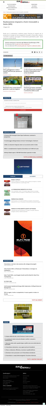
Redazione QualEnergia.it (28, 92)
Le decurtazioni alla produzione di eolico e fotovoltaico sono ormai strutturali (33, 71)
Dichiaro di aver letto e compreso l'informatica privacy (15, 106)
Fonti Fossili (34, 7)
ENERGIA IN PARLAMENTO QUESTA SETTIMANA (23, 208)
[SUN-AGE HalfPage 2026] (23, 238)
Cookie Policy (27, 402)
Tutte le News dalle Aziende (33, 157)
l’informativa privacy (18, 107)
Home (4, 12)
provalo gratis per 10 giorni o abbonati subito (28, 45)
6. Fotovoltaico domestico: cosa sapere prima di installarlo (20, 347)
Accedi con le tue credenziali (22, 44)
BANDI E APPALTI (15, 179)
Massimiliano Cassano (7, 74)
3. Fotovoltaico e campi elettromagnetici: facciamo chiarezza (20, 355)
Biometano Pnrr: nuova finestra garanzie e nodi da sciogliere (12, 88)
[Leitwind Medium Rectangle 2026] (23, 166)
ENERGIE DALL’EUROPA (17, 199)
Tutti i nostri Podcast (34, 359)
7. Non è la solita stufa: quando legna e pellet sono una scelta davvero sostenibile (23, 343)
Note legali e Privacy (20, 402)
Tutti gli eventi (37, 300)
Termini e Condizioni (34, 402)
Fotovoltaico (25, 378)
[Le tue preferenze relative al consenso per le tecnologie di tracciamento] (44, 404)
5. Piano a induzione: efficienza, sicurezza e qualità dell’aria (20, 350)
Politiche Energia (26, 375)
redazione (28, 400)
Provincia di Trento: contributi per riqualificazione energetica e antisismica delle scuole (33, 89)
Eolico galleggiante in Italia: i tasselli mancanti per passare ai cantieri (12, 71)
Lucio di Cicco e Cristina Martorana (9, 91)
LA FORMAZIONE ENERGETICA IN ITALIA (21, 189)
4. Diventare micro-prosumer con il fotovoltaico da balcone (20, 352)
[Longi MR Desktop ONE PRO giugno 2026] (23, 121)
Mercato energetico (26, 381)
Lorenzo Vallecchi (27, 74)
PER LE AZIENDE (7, 385)
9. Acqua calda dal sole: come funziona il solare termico (19, 336)
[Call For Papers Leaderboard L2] (23, 16)
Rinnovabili (25, 377)
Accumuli (24, 380)
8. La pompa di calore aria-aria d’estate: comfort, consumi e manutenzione (20, 339)
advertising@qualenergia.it (11, 389)
